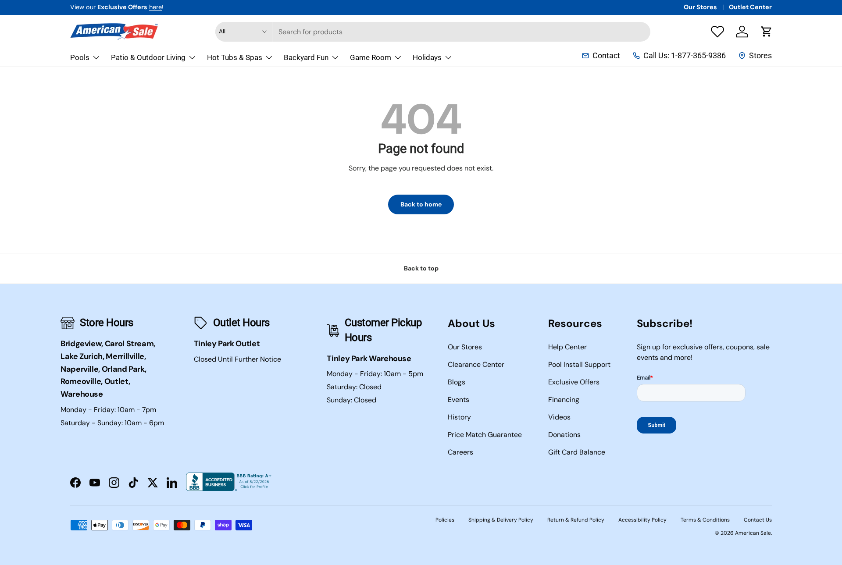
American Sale (753, 533)
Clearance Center (476, 364)
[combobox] (432, 32)
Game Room (370, 57)
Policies (444, 519)
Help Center (567, 347)
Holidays (427, 57)
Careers (460, 452)
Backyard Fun (306, 57)
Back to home (421, 204)
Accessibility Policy (642, 519)
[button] (766, 31)
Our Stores (700, 7)
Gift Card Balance (576, 452)
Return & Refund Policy (575, 519)
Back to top (421, 268)
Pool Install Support (579, 364)
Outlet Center (750, 7)
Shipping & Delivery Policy (500, 519)
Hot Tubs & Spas (234, 57)
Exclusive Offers (573, 382)
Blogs (456, 382)
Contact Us (758, 519)
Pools (79, 57)
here (155, 7)
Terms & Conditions (705, 519)
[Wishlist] (717, 31)
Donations (564, 434)
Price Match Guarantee (485, 434)
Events (458, 399)
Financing (563, 399)
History (459, 417)
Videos (559, 417)
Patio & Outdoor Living (148, 57)
